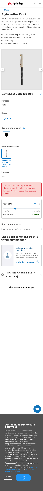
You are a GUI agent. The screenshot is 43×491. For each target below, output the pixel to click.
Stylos (6, 10)
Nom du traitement (11, 224)
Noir (9, 119)
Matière (5, 101)
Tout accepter (23, 478)
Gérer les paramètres (8, 478)
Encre (4, 113)
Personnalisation (10, 146)
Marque (5, 172)
